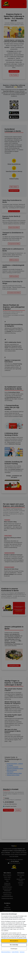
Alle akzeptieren (14, 940)
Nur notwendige (14, 944)
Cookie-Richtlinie (15, 951)
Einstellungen (14, 948)
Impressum (22, 951)
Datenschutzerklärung (6, 951)
